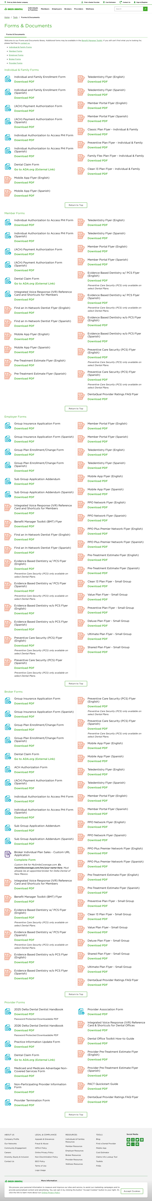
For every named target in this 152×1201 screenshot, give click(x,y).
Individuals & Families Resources (75, 1140)
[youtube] (128, 1144)
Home (7, 17)
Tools (15, 17)
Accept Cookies (132, 1191)
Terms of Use (40, 1166)
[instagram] (133, 1140)
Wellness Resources (74, 1164)
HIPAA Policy (41, 1148)
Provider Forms (15, 63)
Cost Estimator (102, 1152)
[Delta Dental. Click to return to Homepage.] (13, 9)
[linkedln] (142, 1140)
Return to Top (76, 205)
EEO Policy (40, 1161)
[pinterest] (137, 1144)
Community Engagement (15, 1148)
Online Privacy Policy (51, 1192)
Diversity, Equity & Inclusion (16, 1157)
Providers (78, 9)
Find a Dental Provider (106, 1143)
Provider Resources (74, 1159)
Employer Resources (74, 1151)
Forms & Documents (15, 34)
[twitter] (137, 1140)
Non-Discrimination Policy (46, 1157)
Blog (98, 1139)
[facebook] (128, 1140)
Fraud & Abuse (41, 1143)
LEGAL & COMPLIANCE (46, 1135)
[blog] (133, 1144)
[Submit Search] (145, 9)
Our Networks (10, 1143)
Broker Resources (73, 1155)
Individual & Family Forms (20, 47)
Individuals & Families (33, 9)
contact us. (25, 43)
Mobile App (101, 1148)
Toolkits (99, 1161)
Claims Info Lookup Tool (106, 1157)
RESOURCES (71, 1135)
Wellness (90, 9)
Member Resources (74, 1146)
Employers (57, 9)
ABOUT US (9, 1135)
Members (45, 9)
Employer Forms (16, 55)
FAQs (98, 1166)
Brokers (68, 9)
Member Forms (15, 51)
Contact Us (9, 1161)
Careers (7, 1152)
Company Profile (11, 1139)
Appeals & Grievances (44, 1139)
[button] (16, 2)
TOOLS (99, 1135)
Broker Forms (15, 59)
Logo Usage (40, 1170)
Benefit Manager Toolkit (92, 40)
